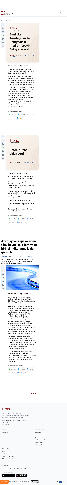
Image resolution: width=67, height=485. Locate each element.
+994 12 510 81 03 (6, 422)
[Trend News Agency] (6, 409)
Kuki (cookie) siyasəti (7, 458)
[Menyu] (64, 13)
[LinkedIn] (21, 468)
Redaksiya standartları (40, 440)
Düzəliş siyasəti (38, 442)
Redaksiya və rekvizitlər (40, 435)
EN (57, 481)
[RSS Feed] (25, 468)
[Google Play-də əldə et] (21, 475)
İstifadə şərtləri (5, 451)
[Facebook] (7, 468)
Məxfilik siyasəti (6, 454)
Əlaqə (36, 437)
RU (63, 481)
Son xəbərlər (5, 432)
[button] (2, 24)
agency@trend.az (6, 424)
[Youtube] (14, 468)
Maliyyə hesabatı (39, 444)
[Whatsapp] (3, 468)
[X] (10, 468)
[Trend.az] (7, 13)
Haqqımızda (38, 432)
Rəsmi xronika (5, 435)
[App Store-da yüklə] (8, 475)
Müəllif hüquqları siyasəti (8, 456)
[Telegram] (17, 468)
